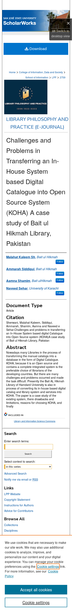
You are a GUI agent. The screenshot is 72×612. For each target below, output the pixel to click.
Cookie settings (48, 566)
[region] (36, 573)
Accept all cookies (36, 589)
